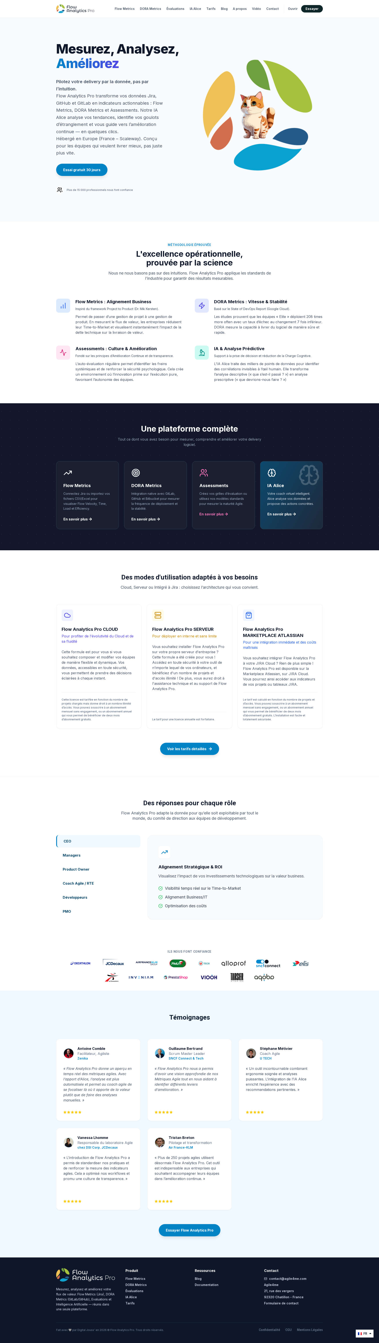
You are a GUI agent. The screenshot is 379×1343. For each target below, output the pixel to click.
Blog (224, 9)
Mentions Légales (310, 1330)
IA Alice (195, 9)
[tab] (98, 841)
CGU (288, 1330)
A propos (240, 9)
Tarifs (211, 9)
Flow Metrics (125, 9)
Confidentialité (269, 1330)
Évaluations (175, 9)
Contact (272, 9)
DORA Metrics (150, 9)
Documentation (206, 1285)
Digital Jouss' (86, 1330)
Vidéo (256, 9)
